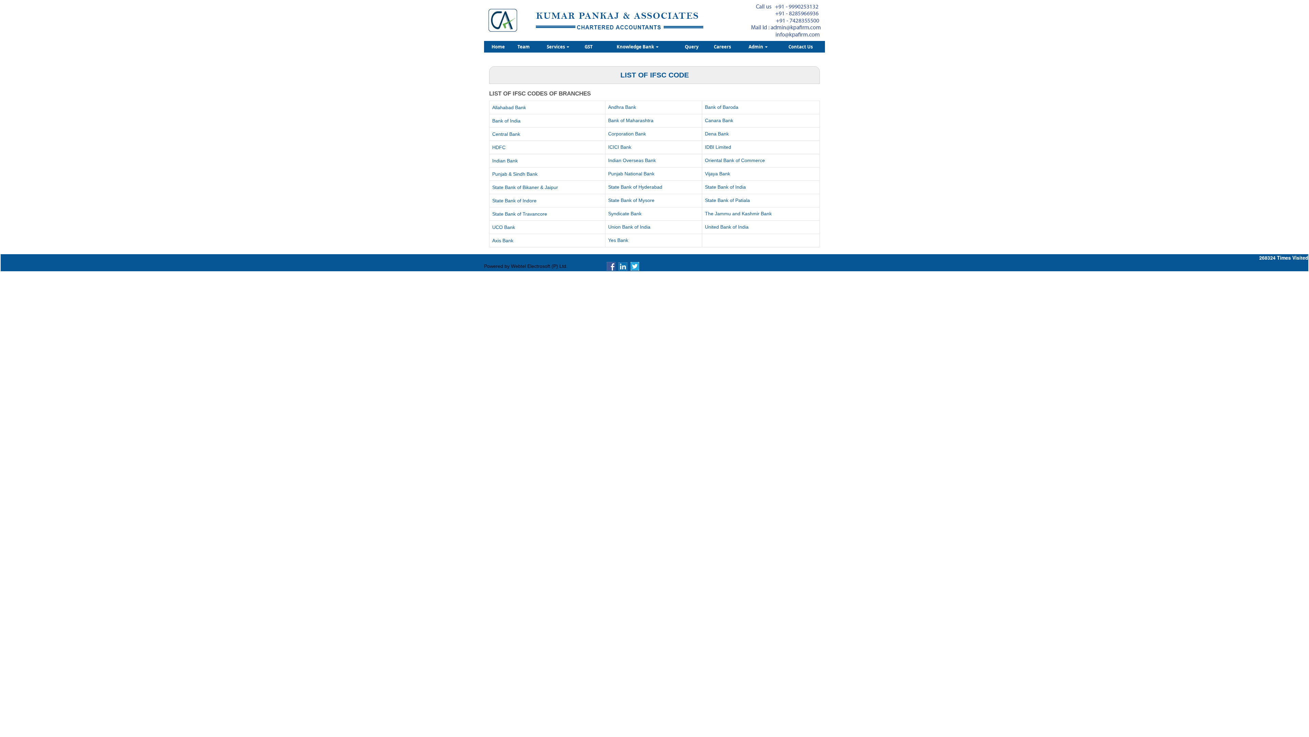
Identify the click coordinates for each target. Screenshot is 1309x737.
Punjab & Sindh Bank (515, 174)
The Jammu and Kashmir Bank (738, 213)
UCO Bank (503, 227)
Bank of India (506, 121)
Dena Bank (717, 133)
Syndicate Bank (625, 213)
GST (589, 47)
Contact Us (800, 47)
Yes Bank (618, 240)
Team (523, 47)
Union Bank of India (629, 227)
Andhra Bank (622, 107)
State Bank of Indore (514, 200)
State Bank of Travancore (519, 214)
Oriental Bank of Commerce (735, 160)
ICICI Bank (619, 147)
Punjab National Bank (631, 173)
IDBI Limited (718, 147)
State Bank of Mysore (631, 200)
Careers (722, 47)
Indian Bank (505, 160)
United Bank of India (727, 227)
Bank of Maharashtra (630, 120)
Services (556, 47)
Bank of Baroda (721, 107)
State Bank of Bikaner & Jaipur (525, 187)
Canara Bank (719, 120)
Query (691, 47)
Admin (756, 47)
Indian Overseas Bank (632, 160)
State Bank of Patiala (727, 200)
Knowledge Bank (636, 47)
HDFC (499, 147)
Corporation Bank (627, 133)
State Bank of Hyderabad (635, 187)
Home (498, 47)
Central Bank (506, 134)
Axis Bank (502, 240)
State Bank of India (725, 187)
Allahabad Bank (509, 107)
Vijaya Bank (717, 173)
